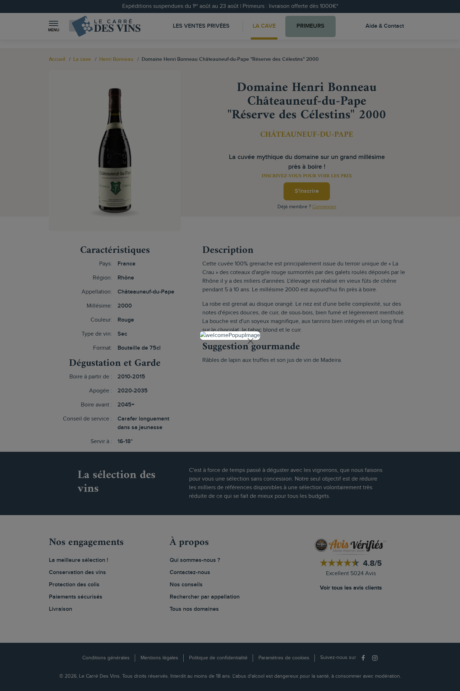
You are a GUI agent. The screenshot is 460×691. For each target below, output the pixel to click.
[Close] (250, 341)
